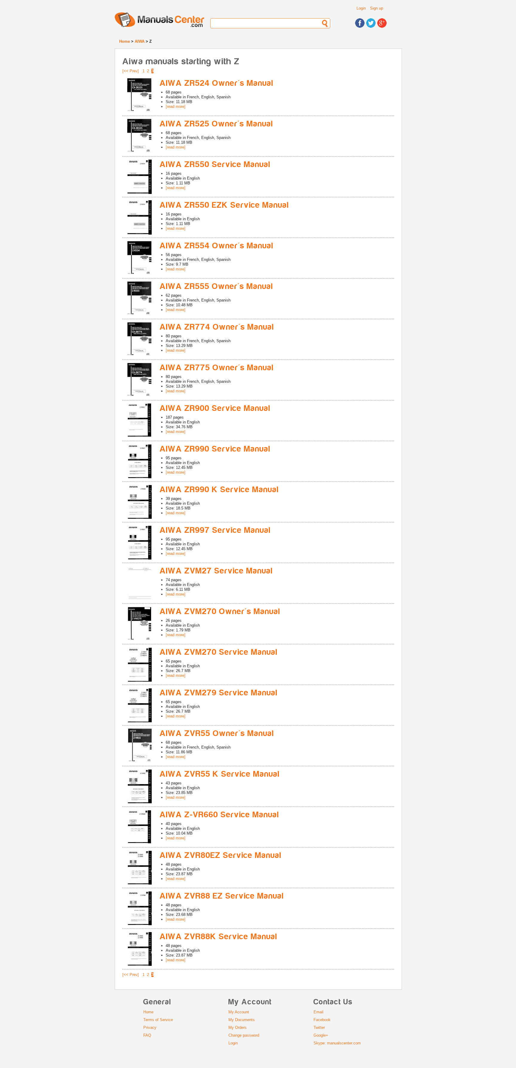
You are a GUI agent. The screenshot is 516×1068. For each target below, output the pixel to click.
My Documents (241, 1019)
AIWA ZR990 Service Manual (215, 449)
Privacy (149, 1027)
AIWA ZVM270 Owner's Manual (220, 611)
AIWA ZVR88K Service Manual (218, 936)
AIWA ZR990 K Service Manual (219, 489)
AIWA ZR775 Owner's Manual (217, 367)
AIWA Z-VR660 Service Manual (219, 814)
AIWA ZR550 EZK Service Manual (224, 205)
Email (318, 1012)
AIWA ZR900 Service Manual (215, 408)
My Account (238, 1012)
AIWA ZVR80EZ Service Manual (221, 855)
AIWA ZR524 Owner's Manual (217, 83)
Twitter (319, 1027)
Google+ (321, 1035)
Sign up (376, 8)
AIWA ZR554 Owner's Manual (217, 245)
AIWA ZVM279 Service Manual (219, 692)
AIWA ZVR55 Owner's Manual (217, 733)
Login (361, 8)
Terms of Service (158, 1019)
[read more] (175, 106)
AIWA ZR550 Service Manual (215, 164)
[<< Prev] (130, 71)
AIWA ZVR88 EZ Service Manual (222, 896)
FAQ (147, 1035)
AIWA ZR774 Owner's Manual (217, 327)
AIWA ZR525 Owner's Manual (216, 123)
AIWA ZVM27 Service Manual (216, 571)
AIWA (140, 41)
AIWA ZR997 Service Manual (215, 530)
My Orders (237, 1027)
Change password (243, 1035)
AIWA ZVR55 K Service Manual (220, 774)
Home (124, 41)
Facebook (322, 1019)
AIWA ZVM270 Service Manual (219, 652)
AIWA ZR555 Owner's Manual (216, 286)
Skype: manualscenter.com (337, 1043)
